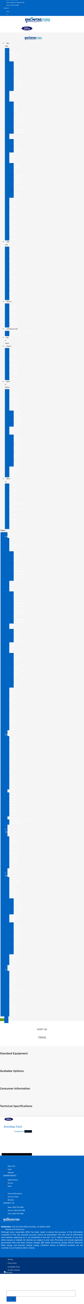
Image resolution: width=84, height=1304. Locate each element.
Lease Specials (13, 319)
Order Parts (18, 413)
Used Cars (7, 243)
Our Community (14, 526)
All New (12, 50)
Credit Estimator (13, 369)
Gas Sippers (12, 254)
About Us (7, 480)
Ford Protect (12, 474)
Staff (15, 522)
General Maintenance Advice (14, 430)
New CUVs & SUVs (12, 96)
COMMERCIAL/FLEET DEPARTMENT (19, 333)
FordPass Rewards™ (14, 469)
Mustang (16, 55)
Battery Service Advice (18, 454)
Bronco (20, 113)
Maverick (20, 81)
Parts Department (14, 407)
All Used (12, 249)
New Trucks (12, 58)
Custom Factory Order (14, 223)
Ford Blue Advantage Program (13, 295)
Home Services (13, 491)
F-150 (16, 69)
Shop (5, 1162)
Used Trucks (13, 265)
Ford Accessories (18, 418)
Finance (8, 346)
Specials (8, 301)
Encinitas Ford (13, 1126)
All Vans (16, 141)
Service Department (14, 391)
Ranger (20, 84)
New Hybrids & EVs (12, 158)
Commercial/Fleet (12, 329)
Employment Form (16, 504)
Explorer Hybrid (19, 176)
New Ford (7, 45)
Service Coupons (13, 324)
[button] (4, 530)
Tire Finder (17, 423)
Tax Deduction (13, 237)
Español (6, 8)
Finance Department (14, 350)
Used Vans (13, 281)
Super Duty (18, 88)
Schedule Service (14, 397)
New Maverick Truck (13, 202)
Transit (20, 151)
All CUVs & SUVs (16, 107)
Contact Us (14, 510)
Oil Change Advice (17, 438)
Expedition (21, 132)
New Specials (12, 306)
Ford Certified (12, 286)
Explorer (20, 129)
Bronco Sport (18, 117)
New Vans (12, 136)
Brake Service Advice (18, 446)
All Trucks (16, 64)
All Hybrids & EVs (17, 168)
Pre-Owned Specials (12, 313)
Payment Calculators (14, 364)
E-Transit (16, 147)
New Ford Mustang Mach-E (13, 212)
